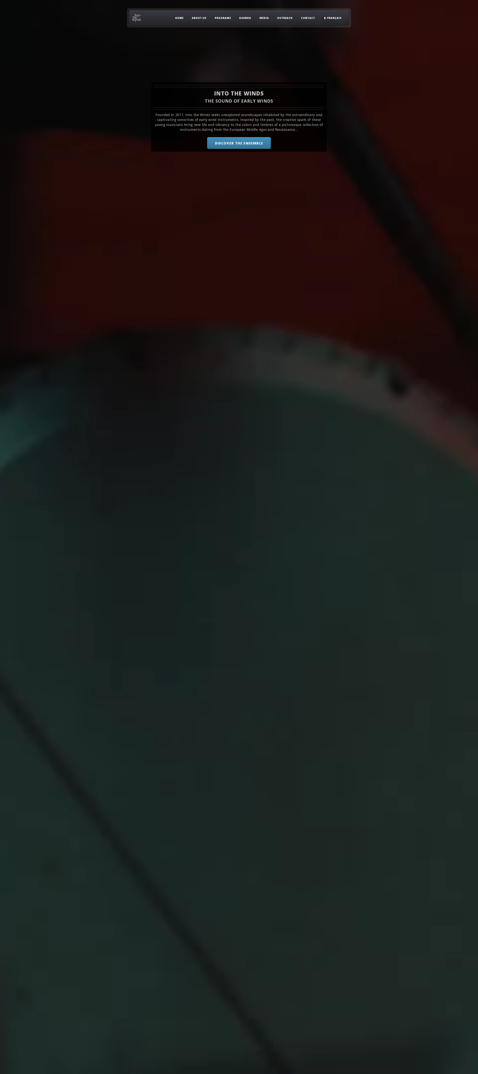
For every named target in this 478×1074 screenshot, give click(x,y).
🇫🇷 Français (332, 18)
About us (199, 18)
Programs (223, 18)
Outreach (285, 18)
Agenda (245, 18)
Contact (308, 18)
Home (179, 18)
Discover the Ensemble (239, 143)
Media (264, 18)
